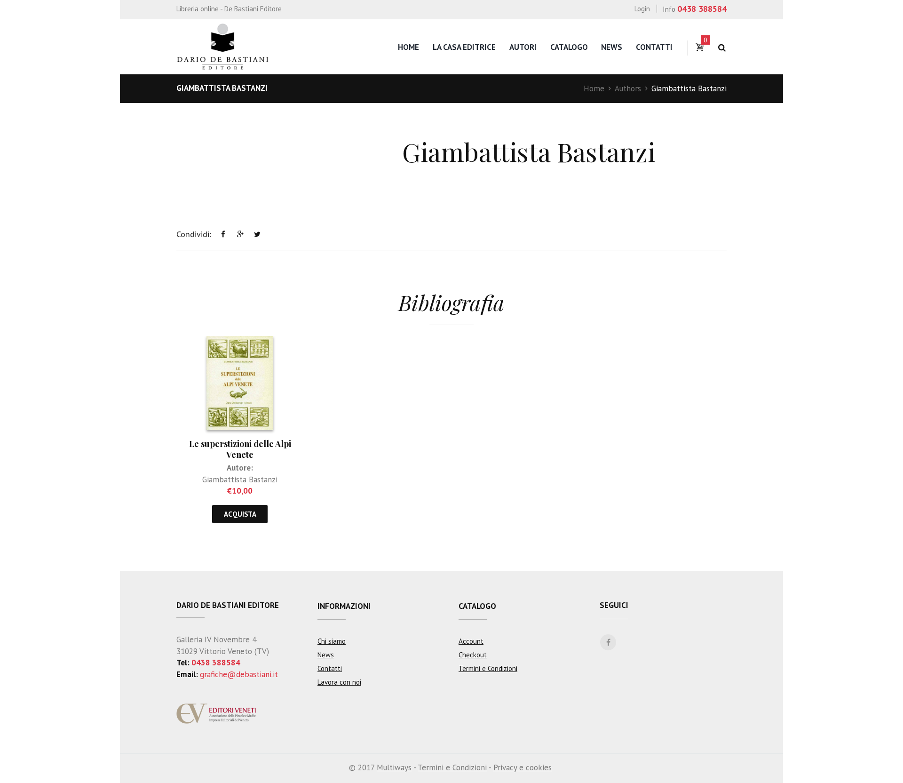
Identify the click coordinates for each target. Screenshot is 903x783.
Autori (523, 47)
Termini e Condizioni (488, 668)
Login (642, 8)
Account (471, 641)
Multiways (394, 767)
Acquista (240, 514)
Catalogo (569, 47)
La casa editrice (464, 47)
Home (408, 47)
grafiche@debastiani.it (239, 674)
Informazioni (344, 606)
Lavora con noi (339, 682)
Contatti (654, 47)
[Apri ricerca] (722, 48)
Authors (628, 88)
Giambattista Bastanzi (239, 479)
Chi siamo (331, 641)
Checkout (473, 654)
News (611, 47)
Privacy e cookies (522, 767)
